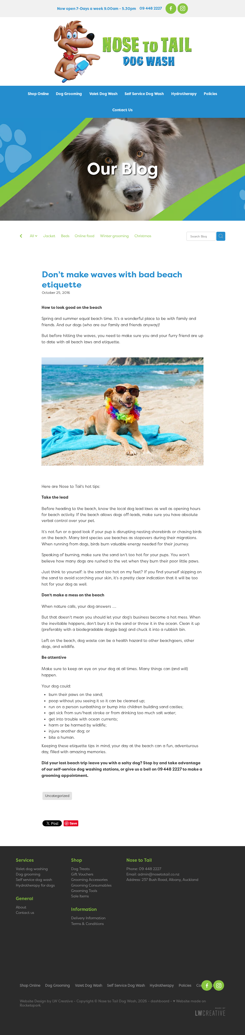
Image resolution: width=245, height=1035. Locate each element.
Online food (84, 236)
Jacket (49, 236)
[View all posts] (21, 236)
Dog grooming (28, 874)
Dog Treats (80, 868)
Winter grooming (114, 236)
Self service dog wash (34, 879)
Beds (65, 236)
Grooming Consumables (91, 885)
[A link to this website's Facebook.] (171, 8)
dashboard (160, 1001)
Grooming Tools (84, 890)
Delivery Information (88, 918)
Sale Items (80, 896)
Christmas (142, 236)
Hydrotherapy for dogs (35, 885)
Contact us (25, 912)
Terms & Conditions (87, 923)
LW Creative (62, 1001)
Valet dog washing (32, 868)
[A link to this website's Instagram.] (182, 8)
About (21, 907)
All (32, 236)
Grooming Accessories (89, 879)
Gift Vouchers (82, 874)
